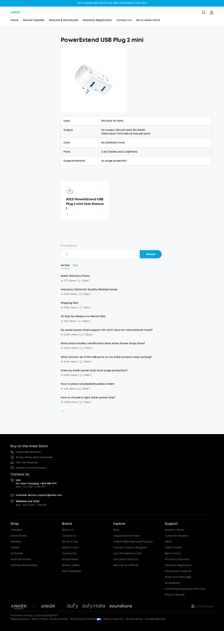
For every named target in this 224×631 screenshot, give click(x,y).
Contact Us (124, 20)
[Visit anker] (48, 606)
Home (14, 20)
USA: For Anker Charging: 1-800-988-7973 (36, 482)
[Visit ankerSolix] (61, 606)
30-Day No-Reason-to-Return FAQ (83, 316)
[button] (34, 38)
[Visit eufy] (72, 606)
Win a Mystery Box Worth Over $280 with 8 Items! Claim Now (112, 2)
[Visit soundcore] (120, 606)
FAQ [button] (75, 265)
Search (150, 254)
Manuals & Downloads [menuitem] (63, 20)
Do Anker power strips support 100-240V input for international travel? (107, 330)
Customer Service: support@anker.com (39, 495)
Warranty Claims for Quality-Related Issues (89, 289)
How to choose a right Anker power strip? (88, 397)
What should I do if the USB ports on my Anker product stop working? (106, 357)
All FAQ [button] (65, 265)
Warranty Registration (97, 20)
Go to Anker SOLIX (148, 20)
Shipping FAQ (69, 303)
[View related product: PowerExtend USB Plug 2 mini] (94, 79)
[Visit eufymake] (93, 606)
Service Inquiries (33, 20)
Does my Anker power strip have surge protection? (94, 370)
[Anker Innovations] (18, 606)
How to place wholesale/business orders (87, 384)
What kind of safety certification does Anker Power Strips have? (103, 343)
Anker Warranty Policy (75, 276)
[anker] (15, 12)
